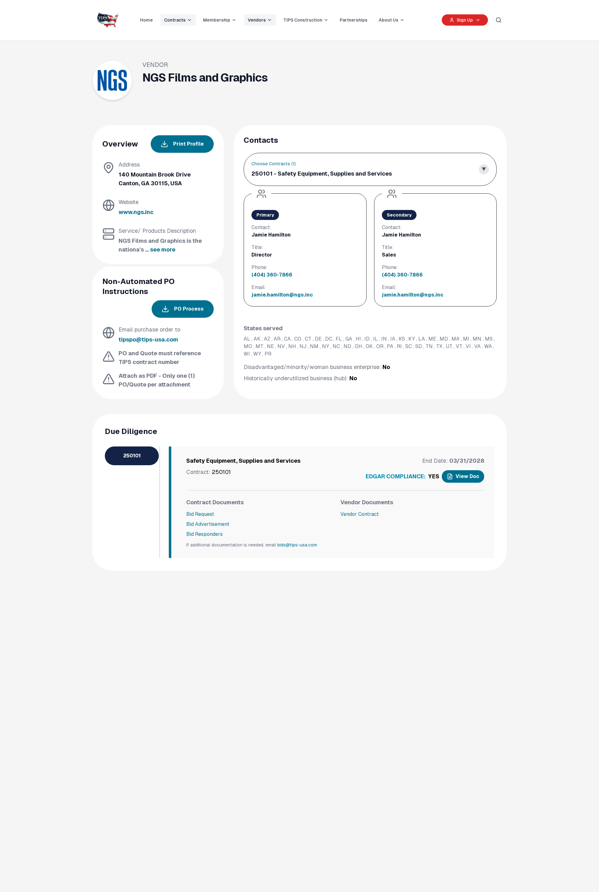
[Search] (498, 20)
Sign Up (465, 19)
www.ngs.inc (136, 212)
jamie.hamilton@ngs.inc (282, 295)
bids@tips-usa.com (297, 544)
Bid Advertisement (207, 524)
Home (146, 19)
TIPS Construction (302, 19)
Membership (216, 19)
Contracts (175, 19)
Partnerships (354, 19)
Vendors (257, 19)
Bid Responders (204, 534)
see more (162, 249)
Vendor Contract (359, 514)
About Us (388, 19)
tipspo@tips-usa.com (148, 339)
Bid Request (200, 514)
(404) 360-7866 (271, 275)
